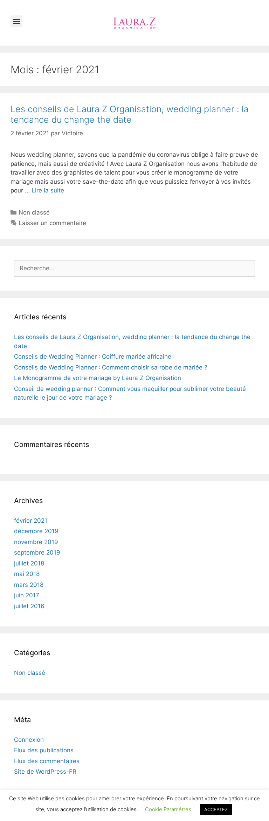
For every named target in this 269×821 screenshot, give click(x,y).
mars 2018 (28, 584)
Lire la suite (48, 190)
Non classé (34, 212)
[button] (16, 21)
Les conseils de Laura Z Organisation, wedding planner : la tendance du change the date (130, 114)
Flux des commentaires (47, 761)
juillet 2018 (29, 563)
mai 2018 (27, 573)
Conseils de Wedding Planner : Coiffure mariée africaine (92, 356)
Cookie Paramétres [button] (168, 809)
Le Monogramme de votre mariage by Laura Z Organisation (97, 377)
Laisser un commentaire (52, 222)
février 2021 (30, 520)
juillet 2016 (29, 606)
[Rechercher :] (134, 268)
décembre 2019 (36, 531)
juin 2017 (26, 595)
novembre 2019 (36, 541)
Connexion (29, 739)
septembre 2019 (37, 552)
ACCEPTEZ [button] (216, 809)
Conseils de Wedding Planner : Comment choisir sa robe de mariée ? (110, 367)
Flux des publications (44, 750)
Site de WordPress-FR (45, 771)
